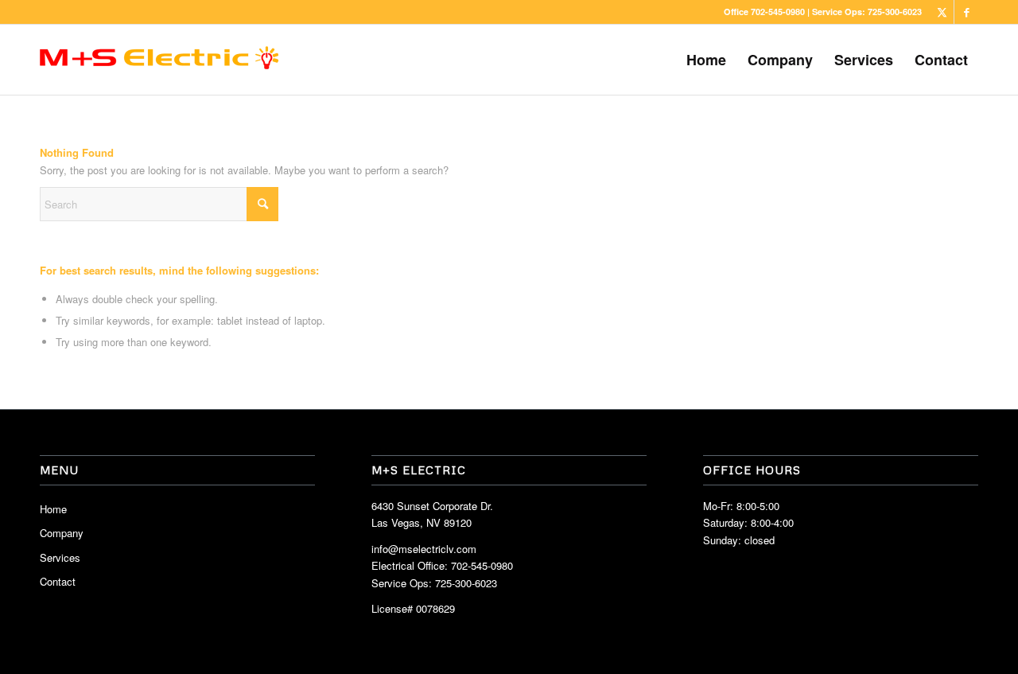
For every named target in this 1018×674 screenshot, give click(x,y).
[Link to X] (942, 12)
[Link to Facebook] (966, 12)
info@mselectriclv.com (423, 548)
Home (53, 508)
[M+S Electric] (159, 60)
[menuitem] (706, 60)
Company (62, 532)
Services (60, 557)
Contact (58, 581)
